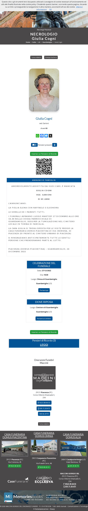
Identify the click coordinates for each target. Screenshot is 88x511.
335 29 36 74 (74, 466)
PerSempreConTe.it (41, 509)
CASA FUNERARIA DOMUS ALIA (73, 436)
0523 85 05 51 (44, 467)
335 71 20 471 (44, 408)
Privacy (52, 509)
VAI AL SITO (44, 414)
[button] (44, 345)
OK (50, 9)
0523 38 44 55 (44, 403)
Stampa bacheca (51, 57)
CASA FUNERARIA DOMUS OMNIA (44, 434)
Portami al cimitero (44, 318)
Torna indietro (36, 57)
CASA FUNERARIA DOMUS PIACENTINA (15, 436)
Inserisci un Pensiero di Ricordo (44, 154)
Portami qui (44, 290)
